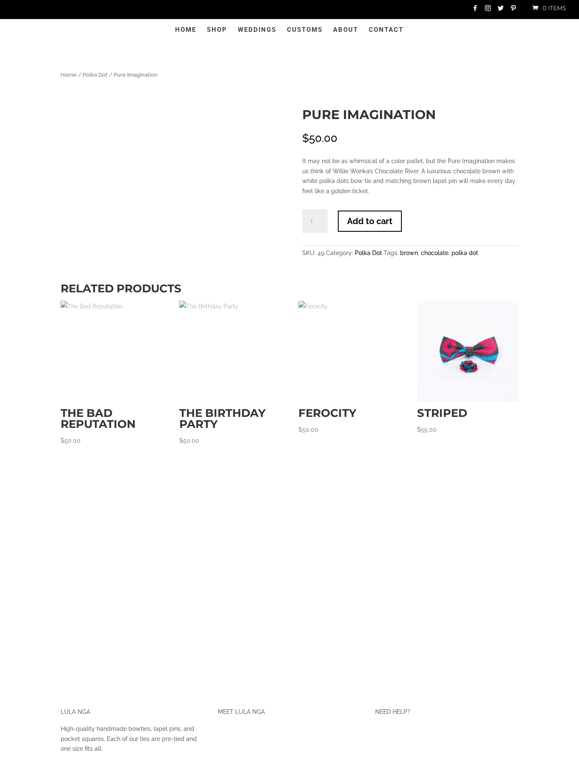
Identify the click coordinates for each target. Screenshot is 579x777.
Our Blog (232, 765)
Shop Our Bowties (248, 750)
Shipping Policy (401, 750)
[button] (263, 76)
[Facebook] (475, 10)
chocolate (459, 245)
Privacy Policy (398, 735)
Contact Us (395, 765)
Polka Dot (95, 52)
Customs (336, 30)
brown (434, 245)
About (376, 30)
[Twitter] (500, 10)
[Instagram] (487, 10)
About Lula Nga (244, 735)
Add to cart (412, 213)
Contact (417, 30)
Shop (185, 30)
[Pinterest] (513, 10)
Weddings (225, 30)
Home (154, 30)
